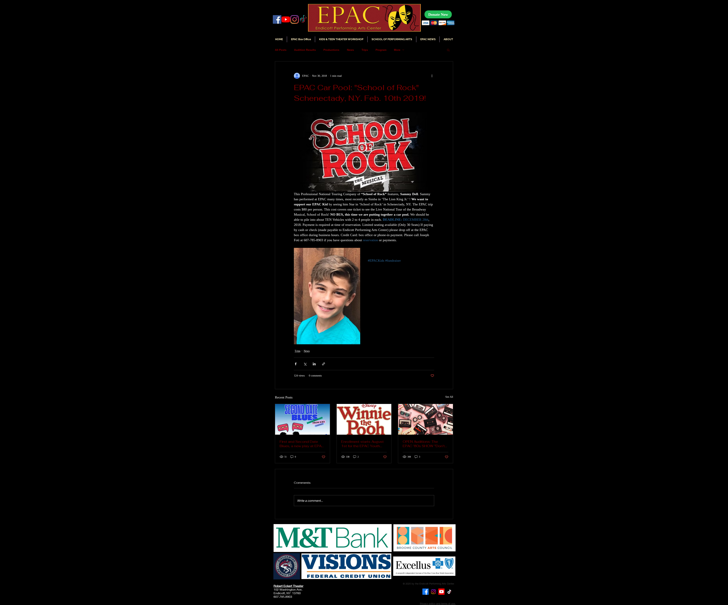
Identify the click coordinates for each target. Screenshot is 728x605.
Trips (365, 49)
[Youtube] (441, 592)
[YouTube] (286, 19)
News (350, 49)
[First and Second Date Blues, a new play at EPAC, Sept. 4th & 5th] (302, 419)
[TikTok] (449, 592)
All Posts (280, 49)
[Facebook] (277, 19)
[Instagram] (294, 19)
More (397, 49)
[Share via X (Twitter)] (305, 364)
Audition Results (305, 49)
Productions (331, 49)
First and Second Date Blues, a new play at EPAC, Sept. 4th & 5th (302, 443)
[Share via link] (323, 364)
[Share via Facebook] (295, 364)
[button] (427, 39)
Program (381, 49)
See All (449, 396)
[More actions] (432, 76)
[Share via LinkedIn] (314, 364)
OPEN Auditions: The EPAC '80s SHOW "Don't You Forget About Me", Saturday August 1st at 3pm (424, 443)
